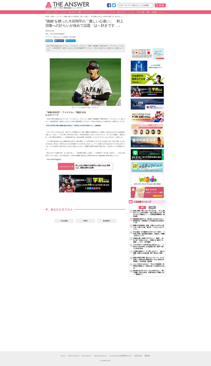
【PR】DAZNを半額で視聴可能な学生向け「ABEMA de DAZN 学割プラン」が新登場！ (73, 125)
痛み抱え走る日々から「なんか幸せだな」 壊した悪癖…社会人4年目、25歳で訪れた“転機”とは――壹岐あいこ (149, 272)
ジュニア (131, 12)
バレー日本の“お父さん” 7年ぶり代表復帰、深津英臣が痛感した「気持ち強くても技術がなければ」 (149, 266)
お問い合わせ (138, 355)
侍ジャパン (57, 37)
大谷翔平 (65, 37)
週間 (142, 207)
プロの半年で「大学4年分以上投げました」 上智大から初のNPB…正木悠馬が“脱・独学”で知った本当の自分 (148, 246)
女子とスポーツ (89, 12)
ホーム (48, 12)
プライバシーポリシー (100, 355)
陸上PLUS (72, 12)
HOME (47, 16)
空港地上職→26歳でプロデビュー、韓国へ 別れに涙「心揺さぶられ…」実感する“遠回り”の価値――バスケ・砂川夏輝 (148, 240)
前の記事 (106, 221)
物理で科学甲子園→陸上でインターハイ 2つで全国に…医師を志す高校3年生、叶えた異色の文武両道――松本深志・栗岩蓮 (148, 259)
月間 (152, 207)
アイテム (112, 12)
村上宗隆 (72, 37)
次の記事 (64, 221)
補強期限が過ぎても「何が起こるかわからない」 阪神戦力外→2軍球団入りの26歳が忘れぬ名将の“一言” (149, 220)
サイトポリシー (86, 355)
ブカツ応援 (140, 12)
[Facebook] (109, 5)
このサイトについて (73, 355)
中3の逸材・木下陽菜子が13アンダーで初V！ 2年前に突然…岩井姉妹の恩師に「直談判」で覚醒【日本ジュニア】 (149, 233)
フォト (161, 12)
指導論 (154, 12)
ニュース (63, 12)
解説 (79, 12)
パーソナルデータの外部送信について (120, 355)
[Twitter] (114, 5)
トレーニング (102, 12)
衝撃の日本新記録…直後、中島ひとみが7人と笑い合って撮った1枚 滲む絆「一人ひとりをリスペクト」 (148, 227)
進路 (148, 12)
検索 (160, 5)
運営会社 (147, 355)
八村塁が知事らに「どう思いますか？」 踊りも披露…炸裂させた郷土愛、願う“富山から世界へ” (149, 253)
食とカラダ (121, 12)
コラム (55, 12)
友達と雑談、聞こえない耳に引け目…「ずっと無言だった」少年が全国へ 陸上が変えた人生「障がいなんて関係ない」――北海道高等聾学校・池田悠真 (149, 213)
